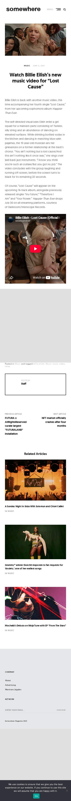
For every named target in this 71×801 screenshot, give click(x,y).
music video (59, 364)
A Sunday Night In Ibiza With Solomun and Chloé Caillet (34, 506)
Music (27, 66)
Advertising (10, 685)
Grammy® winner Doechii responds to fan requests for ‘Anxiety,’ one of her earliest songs (34, 567)
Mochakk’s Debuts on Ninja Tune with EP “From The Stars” (35, 625)
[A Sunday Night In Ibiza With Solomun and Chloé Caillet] (35, 480)
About (8, 680)
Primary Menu (58, 9)
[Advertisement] (35, 326)
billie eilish (38, 364)
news (7, 366)
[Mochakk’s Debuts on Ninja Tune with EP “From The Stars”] (35, 603)
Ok (36, 796)
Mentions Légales (13, 689)
